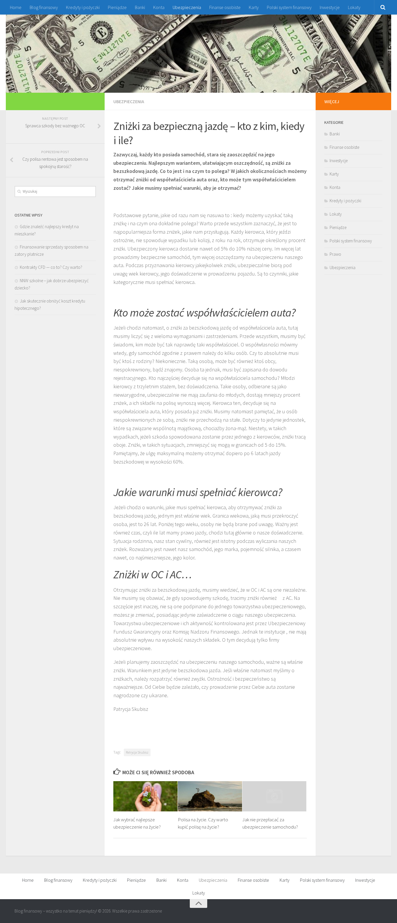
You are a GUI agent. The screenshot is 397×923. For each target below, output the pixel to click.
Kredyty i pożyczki (83, 7)
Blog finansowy (44, 7)
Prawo (335, 254)
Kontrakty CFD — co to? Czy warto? (51, 267)
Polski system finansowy (289, 7)
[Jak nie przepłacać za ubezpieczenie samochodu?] (274, 796)
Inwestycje (330, 7)
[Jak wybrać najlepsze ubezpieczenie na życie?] (145, 796)
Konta (158, 7)
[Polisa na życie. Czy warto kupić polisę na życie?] (210, 796)
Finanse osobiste (225, 7)
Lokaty (354, 7)
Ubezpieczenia (187, 7)
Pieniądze (117, 7)
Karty (254, 7)
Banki (140, 7)
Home (16, 7)
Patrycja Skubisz (137, 752)
